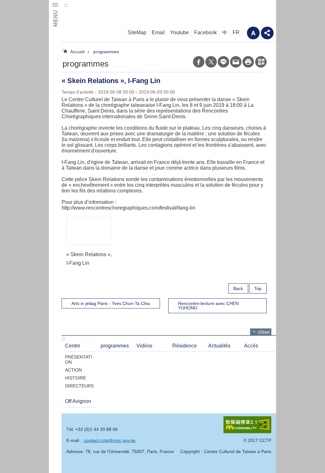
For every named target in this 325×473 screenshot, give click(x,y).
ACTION (73, 370)
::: (66, 5)
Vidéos (144, 345)
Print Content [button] (248, 62)
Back (238, 288)
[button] (89, 230)
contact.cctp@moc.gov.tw (109, 440)
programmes (106, 51)
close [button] (264, 332)
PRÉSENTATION (78, 359)
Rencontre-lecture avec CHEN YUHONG (208, 305)
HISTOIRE (75, 377)
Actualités (219, 345)
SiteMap (137, 32)
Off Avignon (78, 401)
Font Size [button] (253, 33)
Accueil (77, 51)
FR (236, 32)
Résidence (184, 345)
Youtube (179, 32)
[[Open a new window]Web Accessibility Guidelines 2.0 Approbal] (247, 424)
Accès (251, 345)
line (223, 62)
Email (158, 32)
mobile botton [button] (55, 14)
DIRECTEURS (79, 385)
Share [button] (267, 33)
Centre (72, 345)
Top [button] (258, 288)
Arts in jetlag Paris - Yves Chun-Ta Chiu (110, 303)
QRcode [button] (261, 62)
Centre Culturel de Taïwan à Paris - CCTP (95, 13)
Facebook (205, 32)
